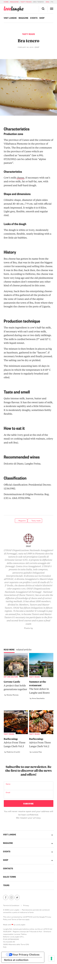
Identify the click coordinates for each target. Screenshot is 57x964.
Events (34, 18)
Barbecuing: (14, 742)
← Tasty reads (35, 520)
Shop (41, 18)
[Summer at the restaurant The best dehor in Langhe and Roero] (41, 665)
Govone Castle (15, 685)
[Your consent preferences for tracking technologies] (51, 958)
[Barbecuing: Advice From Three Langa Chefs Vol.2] (41, 722)
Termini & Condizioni (11, 905)
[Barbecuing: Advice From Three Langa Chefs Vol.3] (16, 722)
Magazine (14, 2)
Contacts (8, 868)
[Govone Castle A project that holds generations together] (16, 665)
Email (8, 792)
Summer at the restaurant (39, 687)
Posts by (28, 628)
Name (8, 784)
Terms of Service (18, 919)
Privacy (26, 905)
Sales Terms (9, 877)
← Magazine (21, 520)
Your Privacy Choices (25, 954)
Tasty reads (26, 2)
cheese (20, 177)
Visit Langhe (10, 18)
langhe (14, 9)
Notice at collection (16, 959)
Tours (6, 885)
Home (6, 2)
